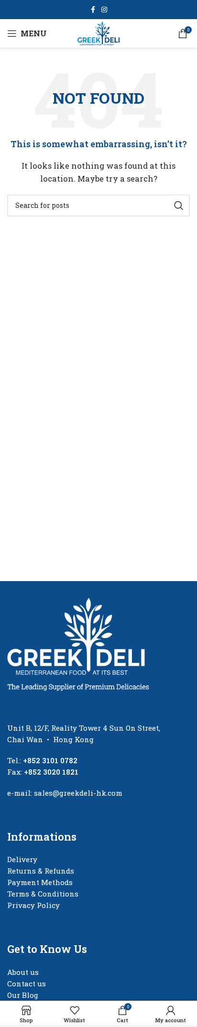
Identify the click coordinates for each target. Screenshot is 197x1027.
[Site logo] (98, 32)
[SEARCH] (179, 205)
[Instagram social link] (104, 9)
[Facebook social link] (92, 9)
